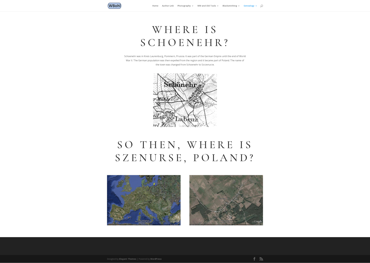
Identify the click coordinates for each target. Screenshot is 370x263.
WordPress (156, 259)
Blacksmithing (230, 6)
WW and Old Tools (206, 6)
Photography (184, 6)
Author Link (168, 6)
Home (155, 6)
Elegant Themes (127, 259)
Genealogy (249, 6)
